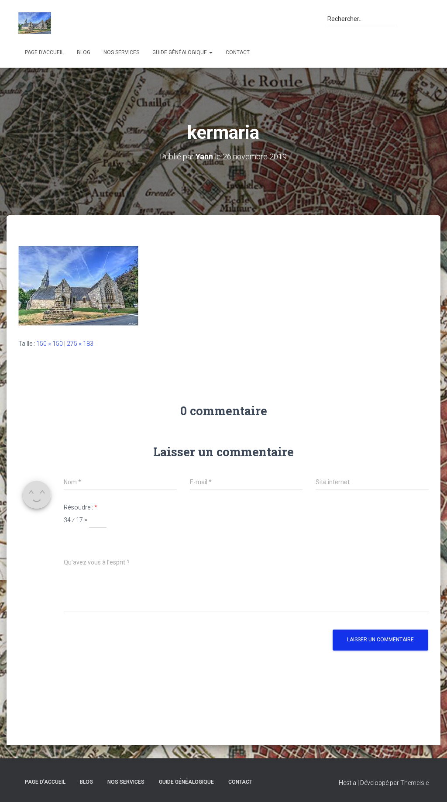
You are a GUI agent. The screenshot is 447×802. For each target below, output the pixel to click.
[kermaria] (78, 285)
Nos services (121, 52)
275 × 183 (80, 343)
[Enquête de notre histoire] (35, 23)
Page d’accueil (44, 52)
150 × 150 (49, 343)
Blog (83, 52)
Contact (238, 52)
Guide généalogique (180, 52)
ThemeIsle (414, 782)
